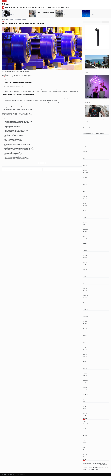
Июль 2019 (85, 321)
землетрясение (85, 464)
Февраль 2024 (85, 217)
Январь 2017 (85, 375)
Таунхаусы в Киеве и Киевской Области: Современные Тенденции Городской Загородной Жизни (22, 143)
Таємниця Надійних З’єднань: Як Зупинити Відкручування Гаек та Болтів (18, 144)
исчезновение (93, 464)
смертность (98, 467)
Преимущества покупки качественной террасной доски (14, 131)
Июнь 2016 (85, 387)
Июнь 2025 (85, 179)
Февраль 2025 (85, 189)
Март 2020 (84, 307)
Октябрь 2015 (85, 403)
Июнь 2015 (85, 408)
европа (89, 463)
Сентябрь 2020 (85, 295)
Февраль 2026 (85, 160)
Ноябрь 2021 (85, 274)
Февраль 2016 (85, 394)
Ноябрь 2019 (85, 314)
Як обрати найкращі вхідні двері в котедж (12, 127)
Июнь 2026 (85, 151)
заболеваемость (95, 463)
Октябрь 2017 (85, 359)
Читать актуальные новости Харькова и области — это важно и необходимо (19, 154)
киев (101, 464)
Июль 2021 (85, 278)
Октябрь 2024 (85, 198)
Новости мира (28, 7)
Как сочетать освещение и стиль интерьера (13, 139)
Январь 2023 (85, 241)
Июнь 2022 (85, 257)
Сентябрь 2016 (85, 380)
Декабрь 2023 (85, 222)
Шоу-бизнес (62, 7)
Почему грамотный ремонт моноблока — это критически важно (16, 130)
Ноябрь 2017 (85, 356)
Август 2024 (85, 203)
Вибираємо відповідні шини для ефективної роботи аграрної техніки (93, 127)
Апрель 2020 (85, 304)
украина (91, 469)
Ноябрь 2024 (85, 196)
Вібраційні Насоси (15, 100)
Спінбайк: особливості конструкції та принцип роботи (91, 135)
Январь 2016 (85, 396)
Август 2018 (85, 342)
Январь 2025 (85, 191)
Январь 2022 (85, 269)
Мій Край (5, 4)
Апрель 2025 (85, 184)
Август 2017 (85, 361)
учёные (95, 469)
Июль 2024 (85, 205)
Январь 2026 (85, 163)
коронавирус (104, 464)
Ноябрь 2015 (85, 401)
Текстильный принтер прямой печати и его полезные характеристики (17, 145)
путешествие (90, 467)
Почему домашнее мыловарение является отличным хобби (16, 157)
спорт (101, 467)
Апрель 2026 (85, 156)
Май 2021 (84, 283)
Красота (14, 7)
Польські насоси (7, 76)
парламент (84, 467)
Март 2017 (84, 370)
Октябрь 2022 (85, 248)
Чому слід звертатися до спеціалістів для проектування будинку (17, 158)
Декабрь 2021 (85, 271)
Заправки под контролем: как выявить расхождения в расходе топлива (93, 133)
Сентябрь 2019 (85, 316)
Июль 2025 (85, 177)
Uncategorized (85, 423)
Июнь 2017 (85, 363)
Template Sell (22, 474)
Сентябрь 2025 (85, 172)
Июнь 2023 (85, 231)
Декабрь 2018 (85, 335)
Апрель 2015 (85, 413)
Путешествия (55, 7)
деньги (86, 463)
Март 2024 (84, 215)
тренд (107, 467)
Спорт (59, 7)
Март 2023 (84, 236)
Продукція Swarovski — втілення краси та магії (13, 153)
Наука (21, 7)
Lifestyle (6, 7)
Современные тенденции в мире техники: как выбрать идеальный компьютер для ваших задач (22, 136)
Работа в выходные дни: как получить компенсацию (18, 12)
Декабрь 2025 (85, 165)
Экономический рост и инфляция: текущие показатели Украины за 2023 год (19, 150)
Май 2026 (84, 153)
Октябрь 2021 (85, 276)
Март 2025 (84, 186)
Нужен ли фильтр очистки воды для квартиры (13, 140)
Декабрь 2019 (85, 311)
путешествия (95, 467)
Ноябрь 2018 (85, 337)
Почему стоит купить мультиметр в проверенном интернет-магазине (17, 134)
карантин (96, 464)
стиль (103, 467)
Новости (24, 7)
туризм (84, 469)
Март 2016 (84, 392)
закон (98, 463)
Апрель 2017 (85, 368)
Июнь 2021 (85, 281)
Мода (18, 7)
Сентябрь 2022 (85, 250)
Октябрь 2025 (85, 170)
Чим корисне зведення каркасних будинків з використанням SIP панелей (18, 148)
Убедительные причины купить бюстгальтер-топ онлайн (15, 132)
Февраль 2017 (85, 373)
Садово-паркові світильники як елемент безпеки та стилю (93, 51)
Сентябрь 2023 (85, 229)
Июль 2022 (85, 255)
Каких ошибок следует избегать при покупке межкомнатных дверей (17, 122)
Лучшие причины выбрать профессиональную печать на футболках (95, 119)
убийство (87, 469)
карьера (99, 464)
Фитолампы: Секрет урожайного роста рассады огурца (93, 100)
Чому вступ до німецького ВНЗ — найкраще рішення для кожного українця (18, 121)
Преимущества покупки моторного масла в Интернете (14, 123)
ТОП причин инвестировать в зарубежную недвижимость (93, 70)
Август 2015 (85, 406)
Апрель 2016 (85, 389)
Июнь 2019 (85, 323)
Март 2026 (84, 158)
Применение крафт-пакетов (10, 141)
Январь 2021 (85, 288)
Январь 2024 (85, 219)
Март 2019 (84, 330)
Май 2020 (84, 302)
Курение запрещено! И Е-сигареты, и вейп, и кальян (98, 12)
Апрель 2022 (85, 262)
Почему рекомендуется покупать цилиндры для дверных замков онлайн (18, 152)
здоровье (103, 463)
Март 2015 (84, 415)
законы (100, 463)
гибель (84, 463)
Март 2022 (84, 264)
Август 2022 (85, 252)
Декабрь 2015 (85, 399)
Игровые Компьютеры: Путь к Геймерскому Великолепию (15, 156)
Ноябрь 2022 (85, 245)
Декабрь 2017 (85, 354)
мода (102, 465)
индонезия (89, 464)
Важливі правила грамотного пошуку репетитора (14, 135)
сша (105, 467)
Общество (40, 7)
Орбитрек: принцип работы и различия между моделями (91, 138)
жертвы (91, 463)
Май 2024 (84, 210)
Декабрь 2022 (85, 243)
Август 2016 (85, 382)
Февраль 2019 (85, 333)
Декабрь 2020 (85, 290)
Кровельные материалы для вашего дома (12, 126)
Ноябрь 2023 (85, 224)
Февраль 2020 (85, 309)
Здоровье (10, 7)
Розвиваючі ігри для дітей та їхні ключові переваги (14, 125)
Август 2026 (85, 146)
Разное (71, 7)
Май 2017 (84, 366)
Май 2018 (84, 347)
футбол (97, 469)
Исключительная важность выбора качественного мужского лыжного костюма (19, 149)
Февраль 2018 (85, 349)
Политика (44, 7)
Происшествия (49, 7)
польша (87, 467)
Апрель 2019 (85, 328)
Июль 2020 (85, 297)
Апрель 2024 (85, 212)
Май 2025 (84, 182)
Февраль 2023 (85, 238)
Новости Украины (34, 7)
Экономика (67, 7)
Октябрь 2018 (85, 340)
